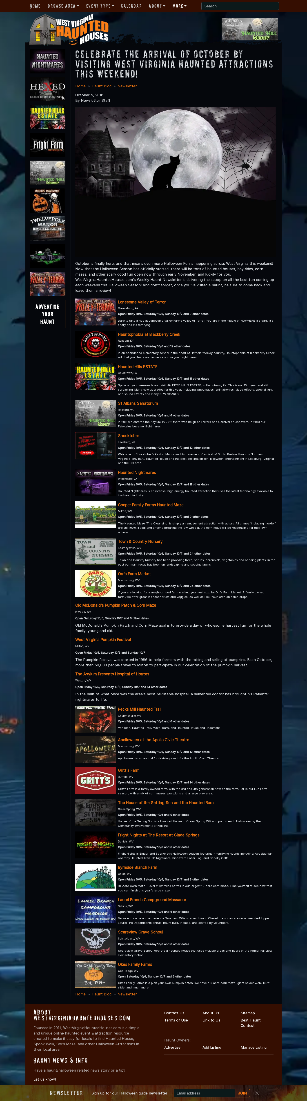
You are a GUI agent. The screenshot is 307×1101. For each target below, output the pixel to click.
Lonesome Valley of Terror (142, 302)
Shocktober (128, 435)
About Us (210, 1013)
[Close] (257, 1093)
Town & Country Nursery (140, 541)
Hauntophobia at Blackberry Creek (149, 334)
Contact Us (174, 1013)
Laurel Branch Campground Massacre (152, 900)
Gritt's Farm (129, 770)
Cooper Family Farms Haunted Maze (151, 505)
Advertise (172, 1047)
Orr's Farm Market (134, 574)
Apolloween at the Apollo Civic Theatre (153, 740)
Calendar (131, 6)
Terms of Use (176, 1020)
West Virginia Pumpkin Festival (103, 639)
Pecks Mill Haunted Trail (139, 709)
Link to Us (211, 1020)
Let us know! (44, 1079)
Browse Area (62, 6)
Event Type (98, 6)
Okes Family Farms (135, 964)
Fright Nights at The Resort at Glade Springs (159, 835)
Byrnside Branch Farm (137, 867)
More (178, 6)
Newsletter (127, 86)
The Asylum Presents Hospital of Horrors (112, 674)
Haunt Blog (101, 86)
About (155, 6)
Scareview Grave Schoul (140, 932)
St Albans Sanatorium (138, 403)
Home (35, 6)
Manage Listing (254, 1047)
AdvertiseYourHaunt (48, 314)
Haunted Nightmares (137, 472)
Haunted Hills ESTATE (138, 367)
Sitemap (248, 1013)
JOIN (242, 1093)
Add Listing (211, 1047)
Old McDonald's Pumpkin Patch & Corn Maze (115, 605)
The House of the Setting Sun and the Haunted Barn (166, 802)
